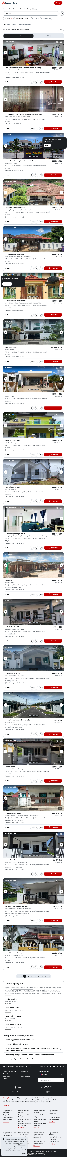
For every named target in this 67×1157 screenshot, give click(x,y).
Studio (6, 1018)
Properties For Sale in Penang (24, 1120)
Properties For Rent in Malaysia (40, 1116)
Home (5, 9)
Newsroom (24, 1074)
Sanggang (8, 1001)
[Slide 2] (30, 63)
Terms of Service (29, 1151)
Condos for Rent (38, 1141)
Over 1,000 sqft (9, 1027)
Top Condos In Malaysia (53, 1134)
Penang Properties (54, 1119)
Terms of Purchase (50, 1151)
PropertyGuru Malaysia (7, 1112)
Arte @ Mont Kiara (54, 1141)
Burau (14, 1001)
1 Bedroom (13, 1018)
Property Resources (9, 1133)
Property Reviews (8, 1115)
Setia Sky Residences (55, 1137)
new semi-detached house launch (23, 989)
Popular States (53, 1111)
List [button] (20, 36)
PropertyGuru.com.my (9, 1098)
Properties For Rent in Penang (40, 1120)
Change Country (43, 1071)
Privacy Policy (22, 1145)
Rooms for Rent (38, 1143)
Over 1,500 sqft (18, 1027)
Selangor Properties (54, 1117)
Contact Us (24, 1071)
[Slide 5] (34, 63)
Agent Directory (7, 1119)
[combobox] (30, 13)
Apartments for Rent (38, 1138)
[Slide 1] (29, 63)
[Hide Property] (57, 42)
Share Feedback (25, 1076)
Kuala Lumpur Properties (53, 1114)
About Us (5, 1074)
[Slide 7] (37, 63)
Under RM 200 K (9, 1010)
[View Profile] (9, 41)
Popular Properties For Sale (24, 1112)
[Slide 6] (36, 63)
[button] (4, 24)
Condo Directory (8, 1117)
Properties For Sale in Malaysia (24, 1116)
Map (49, 36)
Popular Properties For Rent (39, 1112)
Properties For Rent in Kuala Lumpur (40, 1124)
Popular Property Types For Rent (39, 1134)
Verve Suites (52, 1139)
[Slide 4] (33, 63)
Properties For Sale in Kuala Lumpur (24, 1124)
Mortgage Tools (7, 1135)
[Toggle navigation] (64, 3)
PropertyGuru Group (9, 1071)
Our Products (6, 1076)
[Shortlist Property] (61, 42)
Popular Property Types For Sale (23, 1134)
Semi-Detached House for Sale (19, 9)
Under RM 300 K (19, 1010)
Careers (5, 1078)
